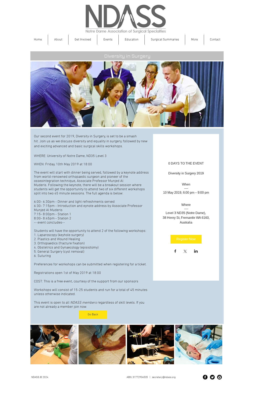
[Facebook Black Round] (205, 377)
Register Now (186, 239)
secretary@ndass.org (164, 377)
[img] (54, 344)
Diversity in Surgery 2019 (186, 173)
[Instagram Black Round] (219, 377)
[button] (131, 40)
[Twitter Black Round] (212, 377)
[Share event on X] (185, 251)
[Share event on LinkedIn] (196, 251)
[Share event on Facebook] (175, 251)
